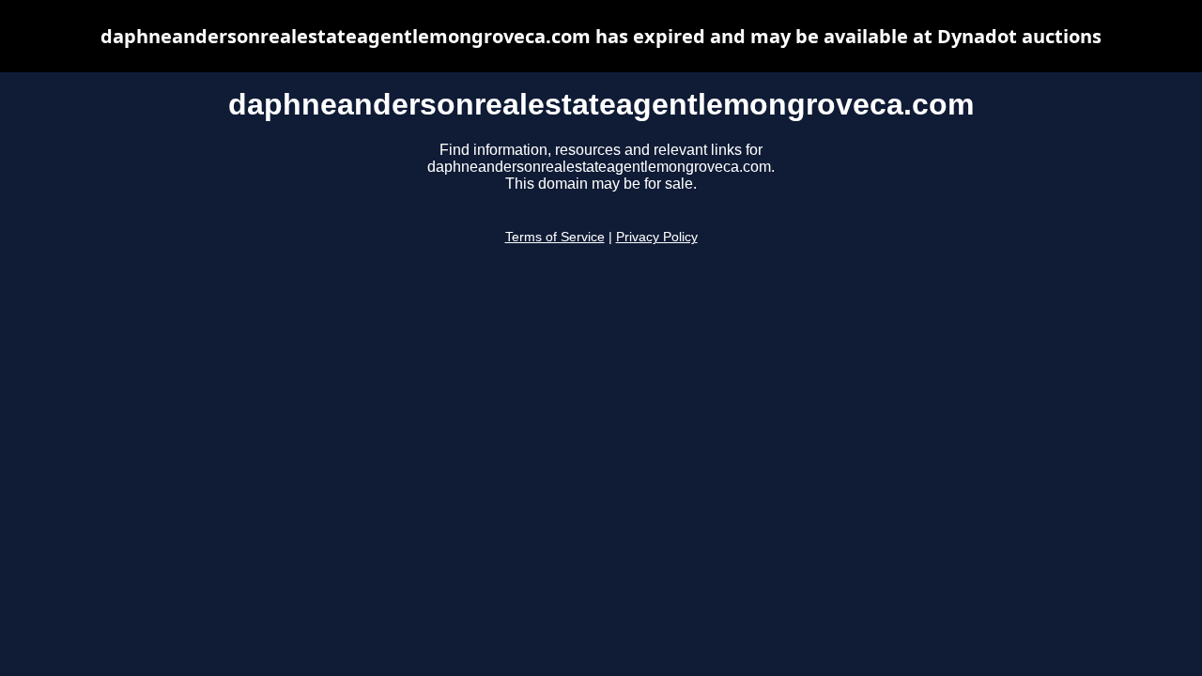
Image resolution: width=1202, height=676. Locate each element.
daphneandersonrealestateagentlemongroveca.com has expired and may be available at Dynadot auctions (601, 36)
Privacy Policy (657, 237)
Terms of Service (555, 237)
